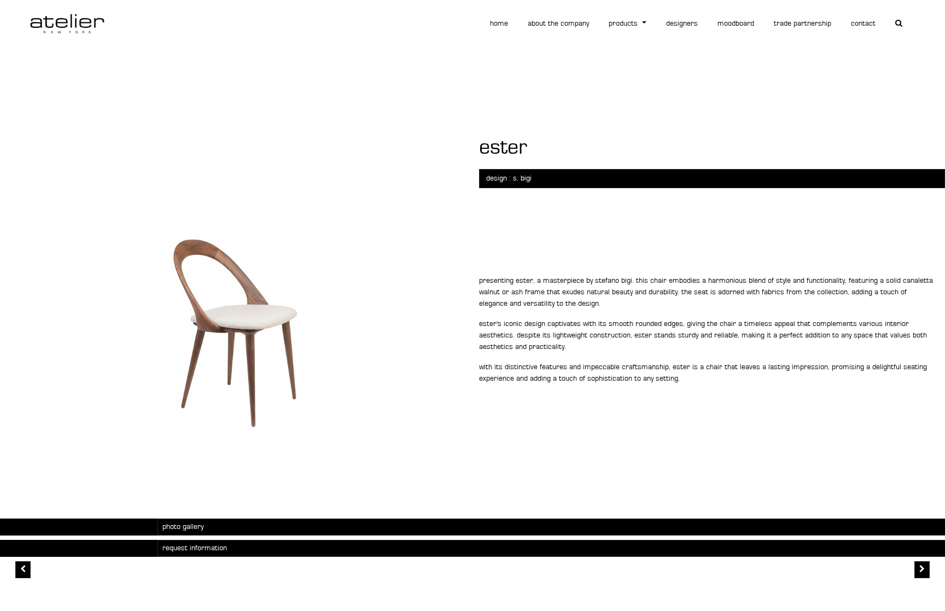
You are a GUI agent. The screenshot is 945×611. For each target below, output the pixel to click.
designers (682, 23)
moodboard (736, 23)
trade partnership (802, 23)
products (624, 23)
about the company (558, 23)
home (499, 23)
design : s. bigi (509, 178)
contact (863, 23)
